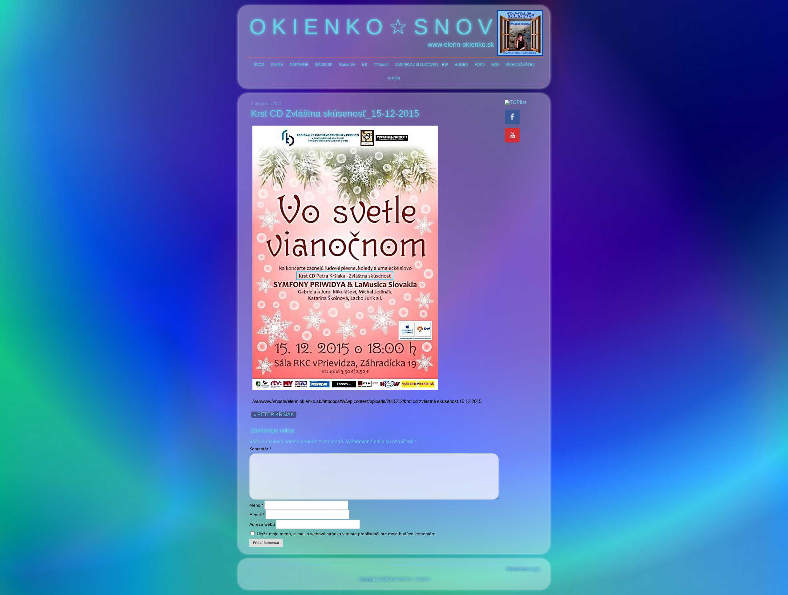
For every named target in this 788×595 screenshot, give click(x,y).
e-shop (394, 78)
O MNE (277, 64)
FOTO (479, 64)
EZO (495, 64)
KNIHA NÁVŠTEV (520, 64)
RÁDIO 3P (323, 64)
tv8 (364, 64)
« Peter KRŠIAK (273, 414)
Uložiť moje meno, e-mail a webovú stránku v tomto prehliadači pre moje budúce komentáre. (347, 533)
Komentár (260, 448)
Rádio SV (347, 64)
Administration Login (523, 569)
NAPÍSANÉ (299, 64)
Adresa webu (262, 524)
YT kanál (381, 64)
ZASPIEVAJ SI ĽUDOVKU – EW (421, 64)
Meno (256, 505)
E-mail (256, 514)
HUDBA (461, 64)
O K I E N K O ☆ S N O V (370, 27)
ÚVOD (258, 64)
